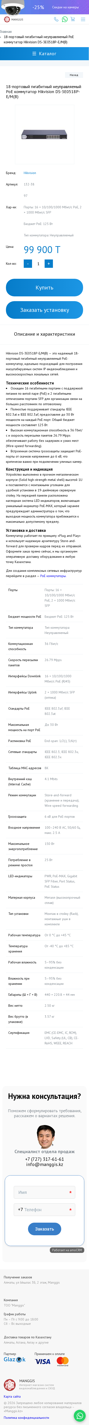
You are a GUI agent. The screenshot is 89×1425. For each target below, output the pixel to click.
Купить (44, 287)
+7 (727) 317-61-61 (44, 1159)
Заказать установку (44, 310)
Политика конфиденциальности (26, 1417)
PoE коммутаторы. (53, 576)
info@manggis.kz (44, 1164)
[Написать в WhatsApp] (80, 1416)
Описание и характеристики (44, 334)
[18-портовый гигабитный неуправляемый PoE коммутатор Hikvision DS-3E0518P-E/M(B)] (44, 134)
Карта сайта (12, 1396)
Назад (74, 75)
